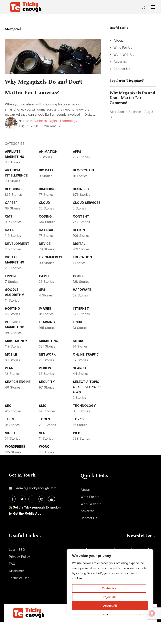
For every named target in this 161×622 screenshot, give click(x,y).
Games (44, 276)
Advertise (120, 62)
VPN (42, 433)
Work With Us (123, 55)
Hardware (82, 290)
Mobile (11, 354)
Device (45, 244)
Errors (11, 276)
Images (45, 308)
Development (17, 244)
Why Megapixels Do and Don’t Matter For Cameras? (132, 98)
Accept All (110, 605)
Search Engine (18, 382)
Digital (53, 121)
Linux (77, 322)
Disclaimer (16, 571)
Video (10, 433)
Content (81, 216)
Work (44, 446)
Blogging (13, 189)
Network (47, 354)
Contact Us (121, 69)
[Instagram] (41, 499)
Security (47, 382)
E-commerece (51, 257)
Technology (68, 121)
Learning (47, 322)
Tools (44, 419)
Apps (77, 152)
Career (11, 203)
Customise (109, 588)
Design (79, 230)
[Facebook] (12, 499)
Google (79, 276)
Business (40, 121)
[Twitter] (22, 499)
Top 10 (78, 419)
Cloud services (87, 203)
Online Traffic (86, 354)
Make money (16, 341)
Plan (9, 368)
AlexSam (23, 121)
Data (9, 230)
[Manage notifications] (152, 613)
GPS (42, 290)
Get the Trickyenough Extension (37, 507)
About (118, 40)
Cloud (44, 203)
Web (76, 433)
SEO (8, 406)
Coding (45, 216)
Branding (47, 189)
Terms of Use (19, 578)
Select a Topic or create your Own (87, 387)
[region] (110, 581)
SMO (43, 406)
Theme (10, 419)
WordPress (15, 446)
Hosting (12, 308)
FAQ (12, 564)
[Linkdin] (31, 499)
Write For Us (122, 47)
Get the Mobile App (27, 513)
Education (82, 257)
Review (45, 368)
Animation (48, 152)
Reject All (109, 597)
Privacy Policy (19, 557)
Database (47, 230)
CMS (8, 216)
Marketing (48, 341)
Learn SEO (17, 550)
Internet (81, 308)
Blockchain (83, 170)
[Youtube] (51, 499)
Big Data (46, 170)
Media (78, 341)
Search (79, 368)
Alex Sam (117, 112)
